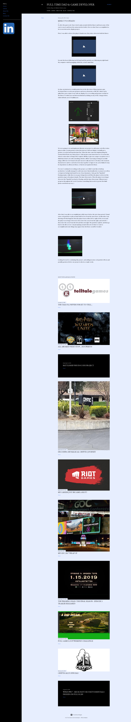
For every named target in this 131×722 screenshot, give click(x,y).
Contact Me (71, 10)
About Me (59, 10)
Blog (64, 10)
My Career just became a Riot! (72, 492)
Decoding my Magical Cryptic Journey (77, 452)
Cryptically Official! (68, 673)
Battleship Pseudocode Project (78, 365)
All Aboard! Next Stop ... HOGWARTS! (75, 346)
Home (48, 10)
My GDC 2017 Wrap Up (67, 553)
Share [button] (42, 17)
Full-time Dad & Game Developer (71, 4)
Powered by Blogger (77, 714)
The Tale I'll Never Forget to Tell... (75, 304)
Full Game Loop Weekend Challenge (75, 641)
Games (53, 10)
